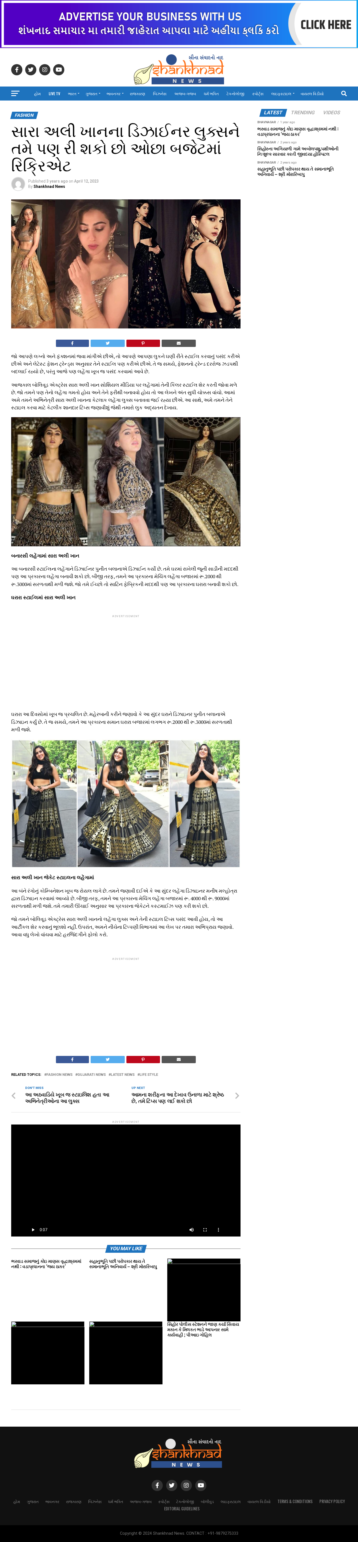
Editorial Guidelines (182, 1508)
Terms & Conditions (295, 1501)
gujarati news (91, 1075)
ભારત (72, 93)
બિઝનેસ (159, 93)
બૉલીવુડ (207, 1501)
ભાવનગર (114, 93)
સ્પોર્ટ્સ (257, 93)
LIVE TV (54, 93)
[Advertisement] (126, 658)
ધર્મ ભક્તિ (211, 93)
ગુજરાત (91, 93)
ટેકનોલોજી (235, 93)
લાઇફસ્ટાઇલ (281, 93)
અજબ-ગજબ (185, 93)
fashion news (59, 1075)
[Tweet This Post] (108, 343)
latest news (123, 1075)
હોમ (37, 93)
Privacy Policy (332, 1501)
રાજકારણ (137, 93)
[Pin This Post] (143, 343)
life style (149, 1075)
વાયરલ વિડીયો (312, 93)
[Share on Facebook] (72, 343)
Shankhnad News (49, 186)
